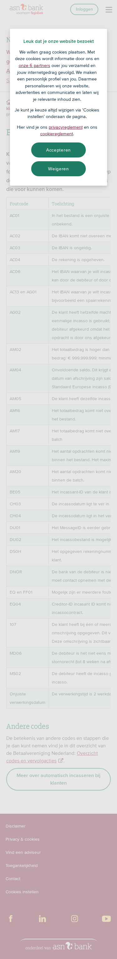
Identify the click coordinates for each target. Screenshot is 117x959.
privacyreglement (66, 127)
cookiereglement (56, 133)
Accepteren (58, 149)
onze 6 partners (34, 65)
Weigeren (58, 168)
